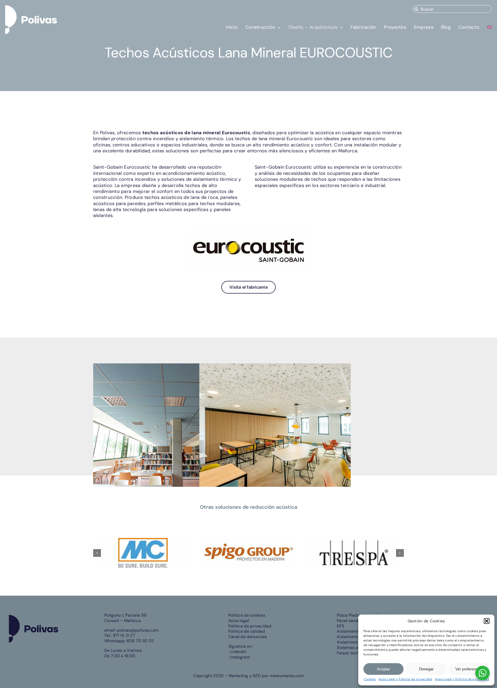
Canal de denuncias (247, 636)
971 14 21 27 (124, 635)
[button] (486, 621)
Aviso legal (238, 620)
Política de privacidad (249, 626)
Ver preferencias (469, 669)
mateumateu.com (287, 675)
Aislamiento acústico (357, 631)
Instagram (240, 657)
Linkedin (238, 651)
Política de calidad (246, 631)
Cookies (370, 679)
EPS (340, 626)
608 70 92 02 (140, 641)
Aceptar (383, 669)
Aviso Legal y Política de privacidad (405, 679)
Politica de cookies (246, 615)
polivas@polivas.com (137, 630)
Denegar (426, 669)
